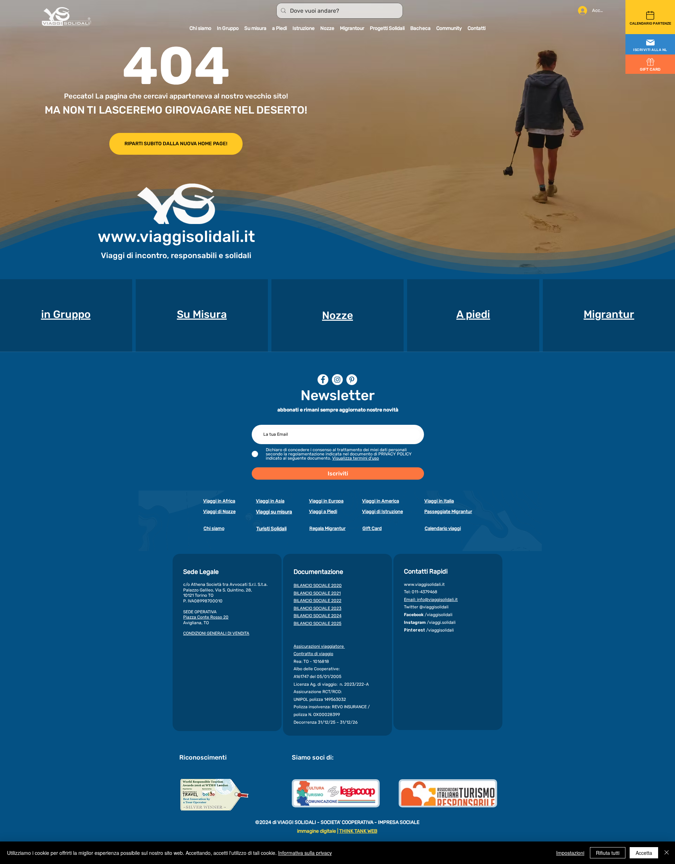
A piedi (473, 314)
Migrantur (609, 314)
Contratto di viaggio (313, 653)
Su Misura (202, 314)
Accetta (644, 852)
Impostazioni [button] (570, 852)
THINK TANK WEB (358, 831)
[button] (650, 44)
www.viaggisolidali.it (176, 236)
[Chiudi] (666, 852)
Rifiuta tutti (607, 852)
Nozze (337, 315)
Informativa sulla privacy (305, 852)
